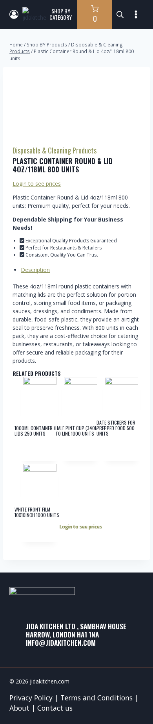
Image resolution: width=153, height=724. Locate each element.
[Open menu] (136, 14)
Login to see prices (37, 183)
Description (35, 269)
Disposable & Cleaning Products (55, 150)
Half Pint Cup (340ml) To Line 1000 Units (78, 431)
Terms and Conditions (96, 697)
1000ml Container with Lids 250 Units (39, 431)
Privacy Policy (31, 697)
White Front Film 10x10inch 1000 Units (37, 512)
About (19, 708)
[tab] (80, 270)
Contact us (55, 708)
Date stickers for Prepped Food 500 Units (116, 428)
